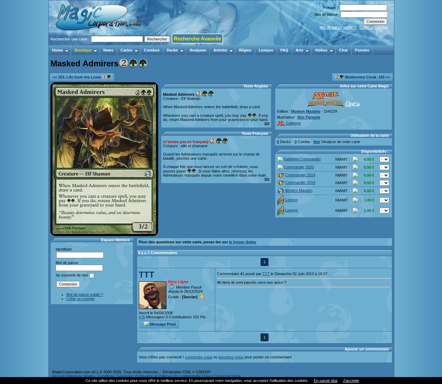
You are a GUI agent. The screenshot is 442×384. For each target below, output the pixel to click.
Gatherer (293, 123)
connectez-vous (198, 357)
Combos (152, 50)
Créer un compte (373, 27)
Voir (316, 142)
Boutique (83, 50)
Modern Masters (305, 111)
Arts (299, 50)
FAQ (284, 50)
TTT (146, 274)
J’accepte (351, 380)
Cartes (126, 50)
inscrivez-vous (231, 357)
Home (57, 50)
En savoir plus (326, 380)
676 (142, 317)
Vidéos (321, 50)
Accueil (58, 376)
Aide (237, 376)
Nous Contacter (217, 376)
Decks (172, 50)
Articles (220, 50)
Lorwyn (291, 200)
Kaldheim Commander (302, 159)
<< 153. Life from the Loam (77, 77)
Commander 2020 (299, 167)
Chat (343, 50)
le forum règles (242, 242)
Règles (245, 50)
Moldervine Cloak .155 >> (367, 77)
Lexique (266, 50)
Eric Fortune (309, 117)
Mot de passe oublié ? (337, 27)
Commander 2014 (300, 175)
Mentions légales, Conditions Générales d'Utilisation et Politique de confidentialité (134, 376)
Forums (362, 50)
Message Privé (163, 324)
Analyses (198, 50)
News (108, 50)
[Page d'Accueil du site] (99, 43)
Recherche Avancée (197, 38)
